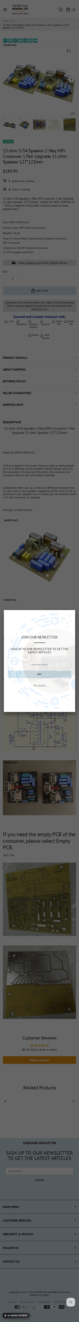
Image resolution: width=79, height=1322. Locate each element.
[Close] (69, 615)
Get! (39, 674)
